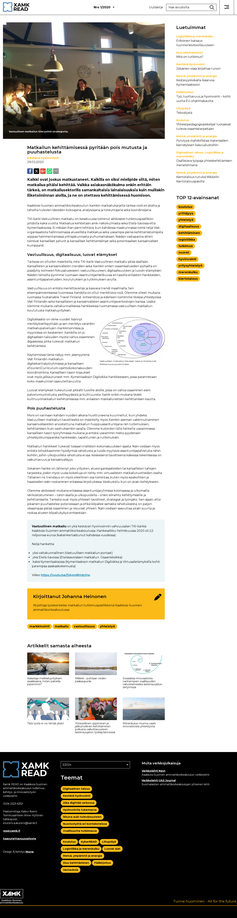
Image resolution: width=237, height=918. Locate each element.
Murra (30, 851)
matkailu (62, 626)
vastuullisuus (84, 626)
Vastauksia (70, 869)
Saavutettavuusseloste (19, 838)
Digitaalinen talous (189, 152)
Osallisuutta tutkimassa (80, 831)
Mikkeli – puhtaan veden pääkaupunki (90, 680)
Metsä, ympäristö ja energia (196, 76)
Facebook (30, 171)
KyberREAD (89, 841)
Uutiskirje (156, 7)
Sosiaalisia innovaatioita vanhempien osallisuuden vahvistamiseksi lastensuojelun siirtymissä (142, 683)
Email (56, 171)
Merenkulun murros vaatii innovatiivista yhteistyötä (139, 725)
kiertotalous (188, 278)
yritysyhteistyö (190, 265)
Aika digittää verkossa (78, 802)
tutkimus (185, 246)
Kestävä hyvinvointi (43, 158)
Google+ (43, 171)
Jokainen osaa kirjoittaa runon (198, 68)
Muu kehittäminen (189, 52)
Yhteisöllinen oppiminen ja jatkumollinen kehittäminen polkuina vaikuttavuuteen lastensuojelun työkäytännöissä (95, 728)
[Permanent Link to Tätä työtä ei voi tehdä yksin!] (48, 709)
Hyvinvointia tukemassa (79, 809)
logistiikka (186, 239)
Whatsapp (49, 171)
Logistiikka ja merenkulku (194, 36)
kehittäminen (189, 233)
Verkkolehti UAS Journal (159, 780)
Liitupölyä (183, 108)
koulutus (185, 207)
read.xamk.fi (11, 831)
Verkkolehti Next (153, 771)
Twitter (36, 171)
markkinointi (39, 626)
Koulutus (182, 120)
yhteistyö (107, 626)
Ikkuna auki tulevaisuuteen (82, 816)
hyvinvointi (187, 259)
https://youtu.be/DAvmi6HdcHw (65, 575)
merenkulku (188, 272)
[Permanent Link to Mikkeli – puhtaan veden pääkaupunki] (96, 663)
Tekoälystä (184, 112)
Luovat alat (112, 848)
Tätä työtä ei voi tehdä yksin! (45, 723)
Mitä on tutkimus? (189, 57)
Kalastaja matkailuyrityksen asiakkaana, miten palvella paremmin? (44, 681)
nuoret (183, 252)
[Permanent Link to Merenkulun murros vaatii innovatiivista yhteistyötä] (144, 709)
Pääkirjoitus (184, 92)
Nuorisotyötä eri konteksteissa (85, 823)
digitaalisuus (188, 226)
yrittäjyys (185, 213)
